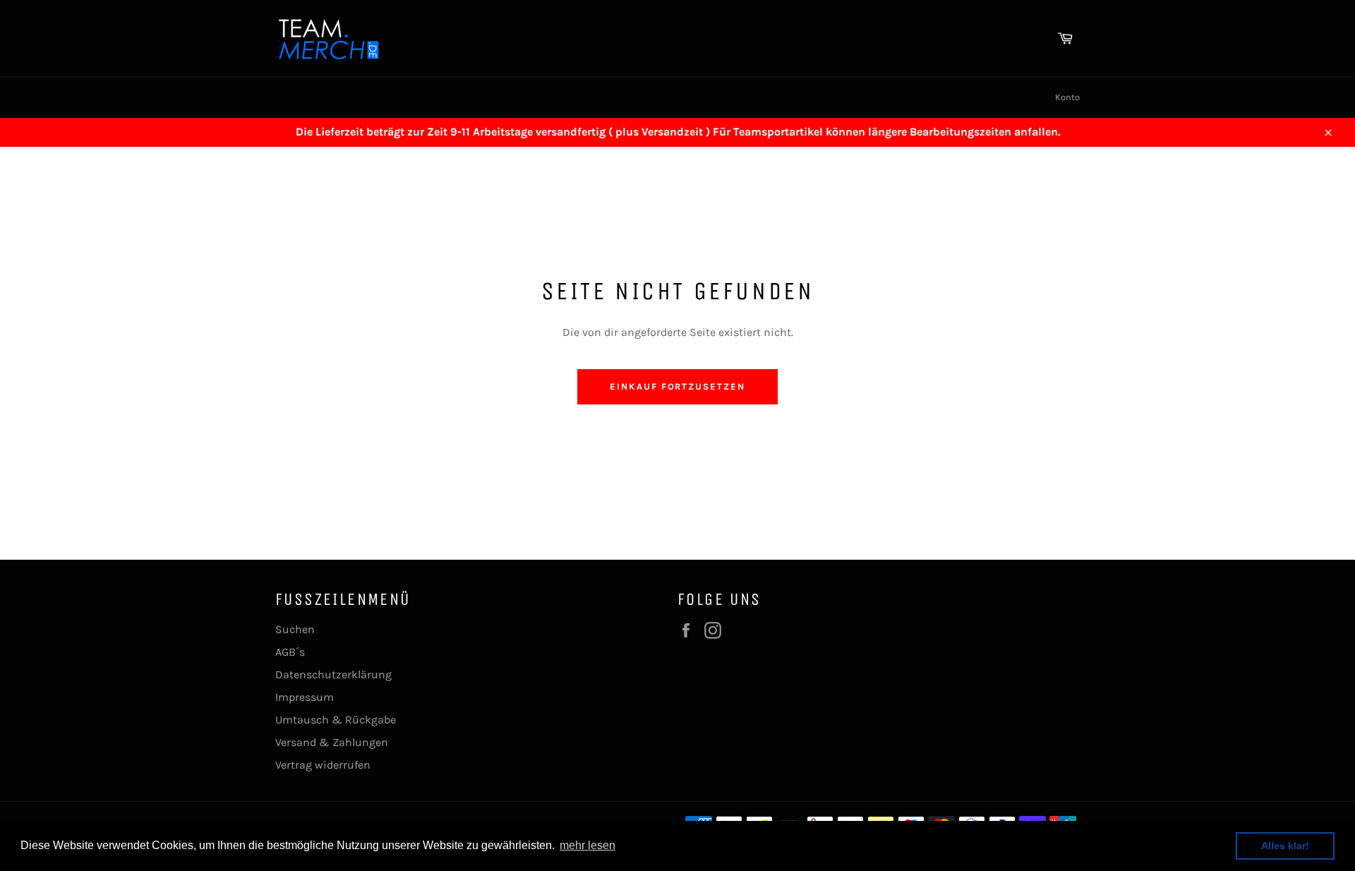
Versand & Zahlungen (331, 742)
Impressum (304, 697)
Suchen (295, 629)
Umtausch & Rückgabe (335, 719)
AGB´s (290, 652)
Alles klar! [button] (1285, 845)
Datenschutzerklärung (333, 674)
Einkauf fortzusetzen (677, 386)
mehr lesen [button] (587, 845)
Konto (1067, 97)
